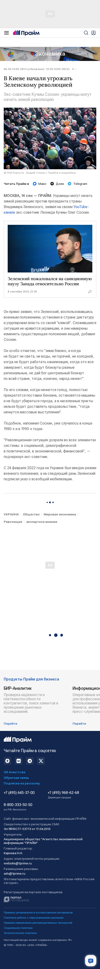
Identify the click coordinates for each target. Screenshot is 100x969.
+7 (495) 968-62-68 (63, 795)
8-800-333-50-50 (18, 807)
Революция (13, 522)
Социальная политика (18, 927)
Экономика (50, 53)
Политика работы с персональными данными (33, 917)
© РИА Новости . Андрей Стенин (24, 172)
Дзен (60, 184)
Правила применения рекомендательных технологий (38, 922)
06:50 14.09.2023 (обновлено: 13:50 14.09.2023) (37, 69)
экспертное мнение (41, 522)
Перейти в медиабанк (62, 172)
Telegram (80, 184)
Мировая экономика (60, 514)
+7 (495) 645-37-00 (19, 793)
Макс (42, 184)
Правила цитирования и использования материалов (38, 912)
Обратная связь (16, 778)
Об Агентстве (14, 772)
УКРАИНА (11, 514)
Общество (31, 514)
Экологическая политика (20, 933)
